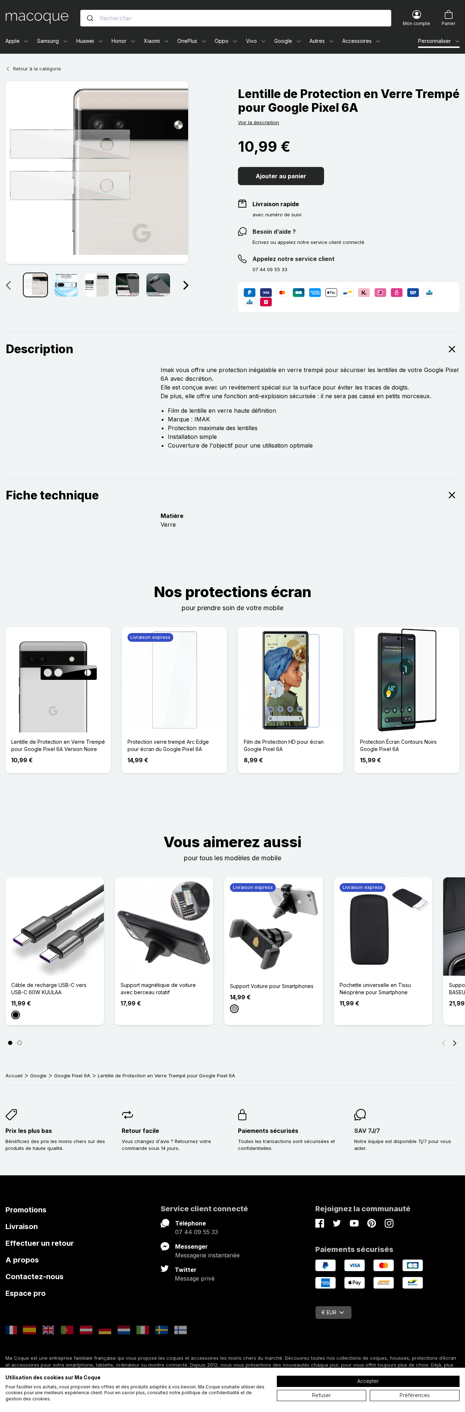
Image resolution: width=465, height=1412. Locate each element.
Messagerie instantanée (207, 1255)
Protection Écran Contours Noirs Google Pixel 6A (398, 745)
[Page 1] (10, 1043)
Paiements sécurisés (268, 1130)
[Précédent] (443, 1043)
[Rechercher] (90, 18)
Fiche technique (52, 495)
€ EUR (329, 1312)
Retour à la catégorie (37, 69)
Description (39, 349)
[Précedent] (8, 285)
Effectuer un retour (39, 1243)
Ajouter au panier (281, 176)
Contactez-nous (34, 1276)
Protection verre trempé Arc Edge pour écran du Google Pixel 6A (168, 745)
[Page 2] (19, 1043)
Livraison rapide (275, 204)
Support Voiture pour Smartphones (272, 986)
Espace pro (25, 1293)
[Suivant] (185, 285)
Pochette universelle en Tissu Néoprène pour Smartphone (375, 988)
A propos (22, 1260)
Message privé (195, 1278)
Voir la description (258, 122)
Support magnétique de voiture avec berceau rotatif (158, 988)
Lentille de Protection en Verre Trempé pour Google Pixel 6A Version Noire (58, 745)
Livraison (21, 1226)
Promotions (25, 1209)
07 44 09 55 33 (196, 1232)
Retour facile (140, 1130)
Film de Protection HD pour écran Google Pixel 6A (284, 745)
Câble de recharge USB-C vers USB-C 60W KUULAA (48, 988)
